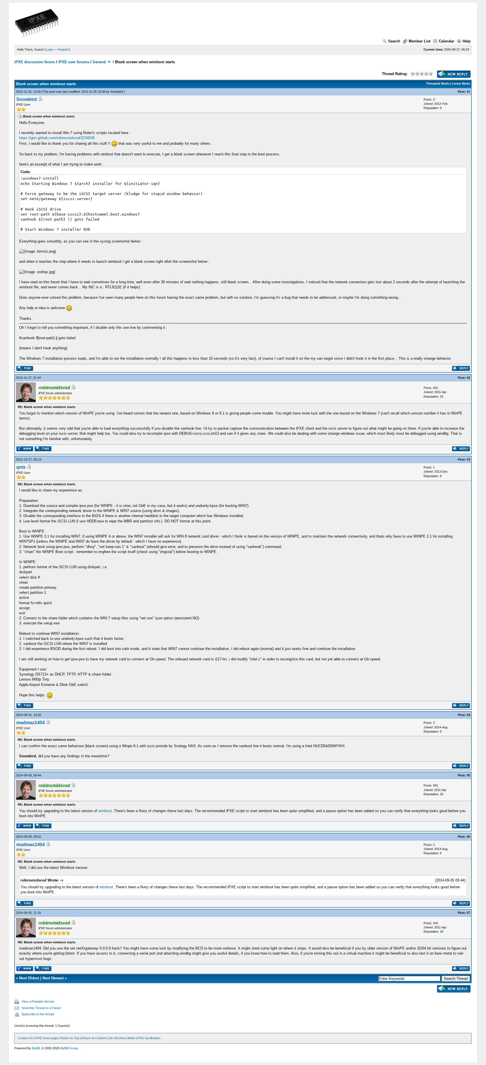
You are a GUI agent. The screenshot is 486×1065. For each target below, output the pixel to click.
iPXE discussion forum (34, 62)
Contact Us (25, 1038)
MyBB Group (69, 1048)
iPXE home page (46, 1038)
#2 (468, 377)
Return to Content (94, 1038)
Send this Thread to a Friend (41, 1008)
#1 (468, 91)
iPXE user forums (73, 62)
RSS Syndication (149, 1038)
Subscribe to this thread (38, 1014)
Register (63, 49)
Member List (419, 41)
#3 (468, 459)
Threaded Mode (437, 83)
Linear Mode (461, 83)
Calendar (446, 41)
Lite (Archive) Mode (121, 1038)
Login (49, 49)
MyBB (36, 1048)
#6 (468, 836)
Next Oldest (29, 978)
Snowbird (116, 91)
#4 (468, 715)
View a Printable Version (38, 1001)
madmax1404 (30, 722)
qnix (21, 467)
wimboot (105, 811)
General (99, 62)
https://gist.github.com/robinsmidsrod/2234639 (56, 138)
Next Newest (53, 978)
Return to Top (69, 1038)
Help (467, 41)
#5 (468, 775)
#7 (468, 912)
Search (394, 41)
